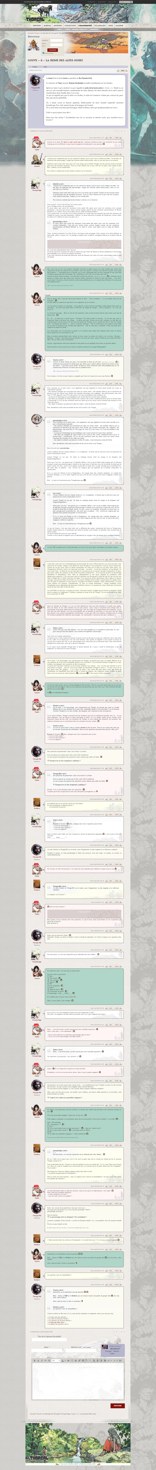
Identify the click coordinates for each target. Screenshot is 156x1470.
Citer (122, 70)
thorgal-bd (37, 366)
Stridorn (37, 569)
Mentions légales (73, 1464)
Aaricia (116, 1351)
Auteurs (58, 26)
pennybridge (36, 190)
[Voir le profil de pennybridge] (37, 188)
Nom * (46, 1347)
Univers (37, 26)
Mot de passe (44, 45)
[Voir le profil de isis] (37, 424)
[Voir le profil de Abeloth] (37, 163)
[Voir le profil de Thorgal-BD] (35, 80)
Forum (60, 29)
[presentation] (34, 1360)
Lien (110, 137)
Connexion (91, 2)
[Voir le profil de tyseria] (36, 274)
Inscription (102, 2)
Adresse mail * (81, 1347)
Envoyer (117, 1406)
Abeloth (37, 166)
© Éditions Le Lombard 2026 (87, 1464)
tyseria (37, 276)
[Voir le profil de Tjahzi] (37, 147)
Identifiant (45, 40)
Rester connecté (48, 53)
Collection (70, 26)
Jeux (110, 26)
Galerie (119, 26)
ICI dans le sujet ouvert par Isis (72, 142)
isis (37, 426)
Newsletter (112, 2)
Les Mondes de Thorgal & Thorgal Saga (54, 33)
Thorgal (108, 1351)
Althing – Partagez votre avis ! (76, 29)
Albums (47, 26)
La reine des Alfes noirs (56, 1322)
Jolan (112, 1354)
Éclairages (100, 26)
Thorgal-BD (35, 88)
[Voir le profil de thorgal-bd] (37, 364)
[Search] (131, 2)
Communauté (85, 26)
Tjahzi (37, 150)
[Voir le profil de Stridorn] (36, 566)
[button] (34, 1360)
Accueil (30, 33)
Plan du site (64, 1464)
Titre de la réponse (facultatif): (49, 1337)
